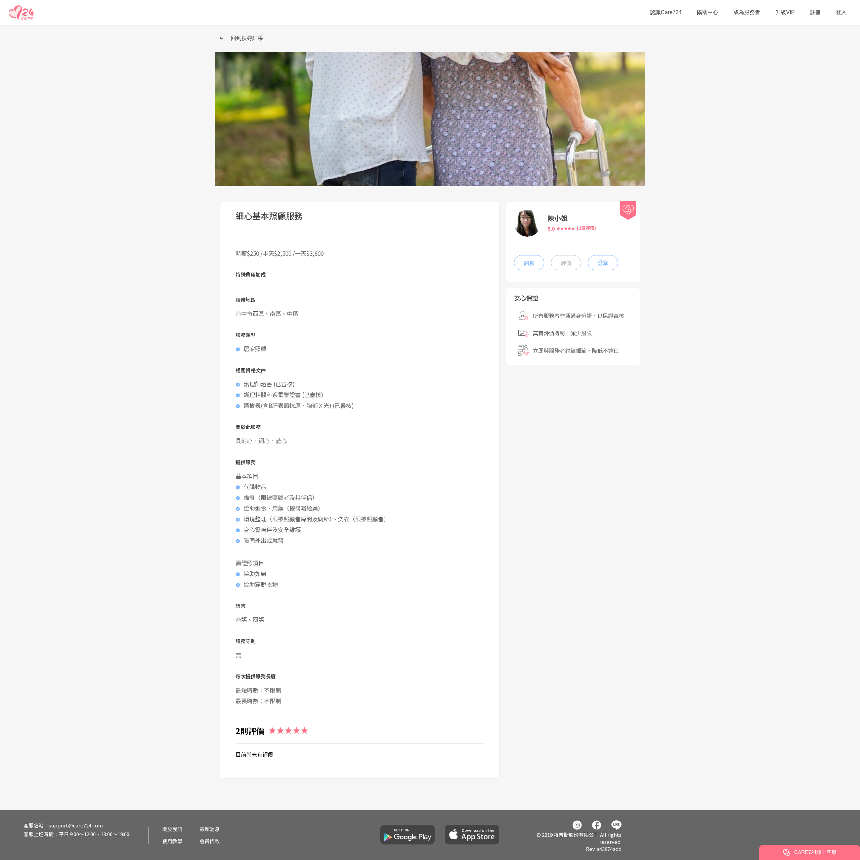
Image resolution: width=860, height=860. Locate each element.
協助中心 (707, 12)
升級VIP (785, 12)
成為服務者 (746, 12)
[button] (21, 12)
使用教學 (172, 841)
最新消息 (210, 828)
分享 (603, 263)
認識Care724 (666, 12)
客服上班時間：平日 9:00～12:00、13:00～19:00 (76, 834)
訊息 (529, 263)
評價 (566, 263)
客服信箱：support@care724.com (63, 825)
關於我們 (172, 828)
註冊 (815, 12)
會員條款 (210, 841)
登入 (841, 12)
